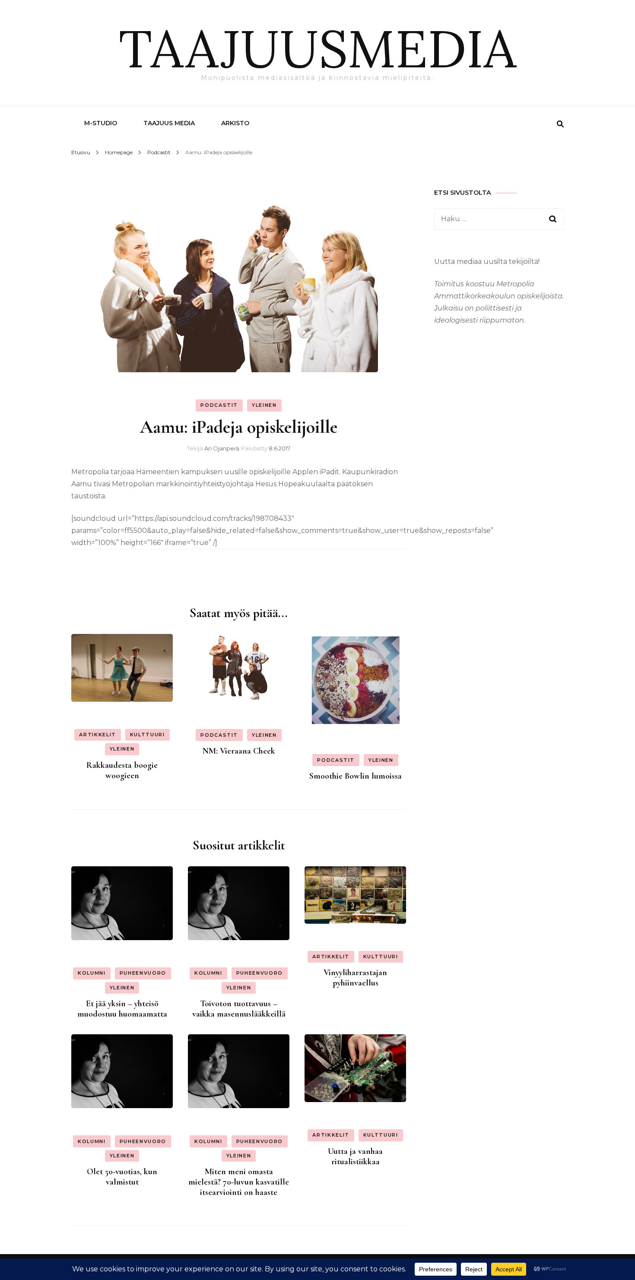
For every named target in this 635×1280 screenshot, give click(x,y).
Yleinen (264, 405)
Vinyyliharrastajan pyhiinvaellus (355, 977)
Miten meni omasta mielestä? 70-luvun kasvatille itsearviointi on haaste (238, 1182)
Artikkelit (97, 735)
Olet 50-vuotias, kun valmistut (122, 1176)
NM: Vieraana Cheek (239, 751)
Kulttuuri (147, 735)
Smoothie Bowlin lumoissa (355, 776)
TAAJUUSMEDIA (317, 48)
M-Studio (100, 123)
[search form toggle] (560, 124)
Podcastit (219, 405)
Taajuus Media (169, 123)
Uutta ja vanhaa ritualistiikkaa (355, 1156)
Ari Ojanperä (221, 448)
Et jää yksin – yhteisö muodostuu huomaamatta (122, 1008)
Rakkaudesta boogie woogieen (122, 770)
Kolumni (92, 973)
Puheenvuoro (143, 973)
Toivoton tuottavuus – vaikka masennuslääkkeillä (239, 1008)
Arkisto (235, 123)
